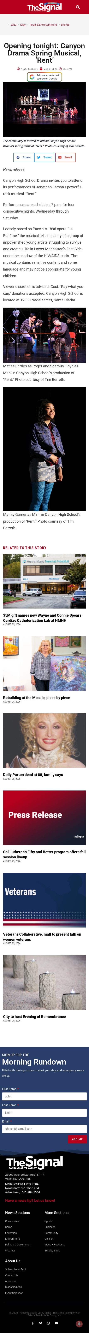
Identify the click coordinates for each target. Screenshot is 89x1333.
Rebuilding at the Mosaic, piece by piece (37, 697)
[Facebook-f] (32, 1323)
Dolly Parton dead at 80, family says (33, 774)
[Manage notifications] (79, 1324)
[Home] (6, 24)
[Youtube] (56, 1323)
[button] (11, 7)
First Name (9, 1089)
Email (6, 1121)
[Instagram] (48, 1323)
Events (65, 24)
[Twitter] (40, 1323)
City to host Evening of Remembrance (35, 1016)
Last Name (9, 1105)
